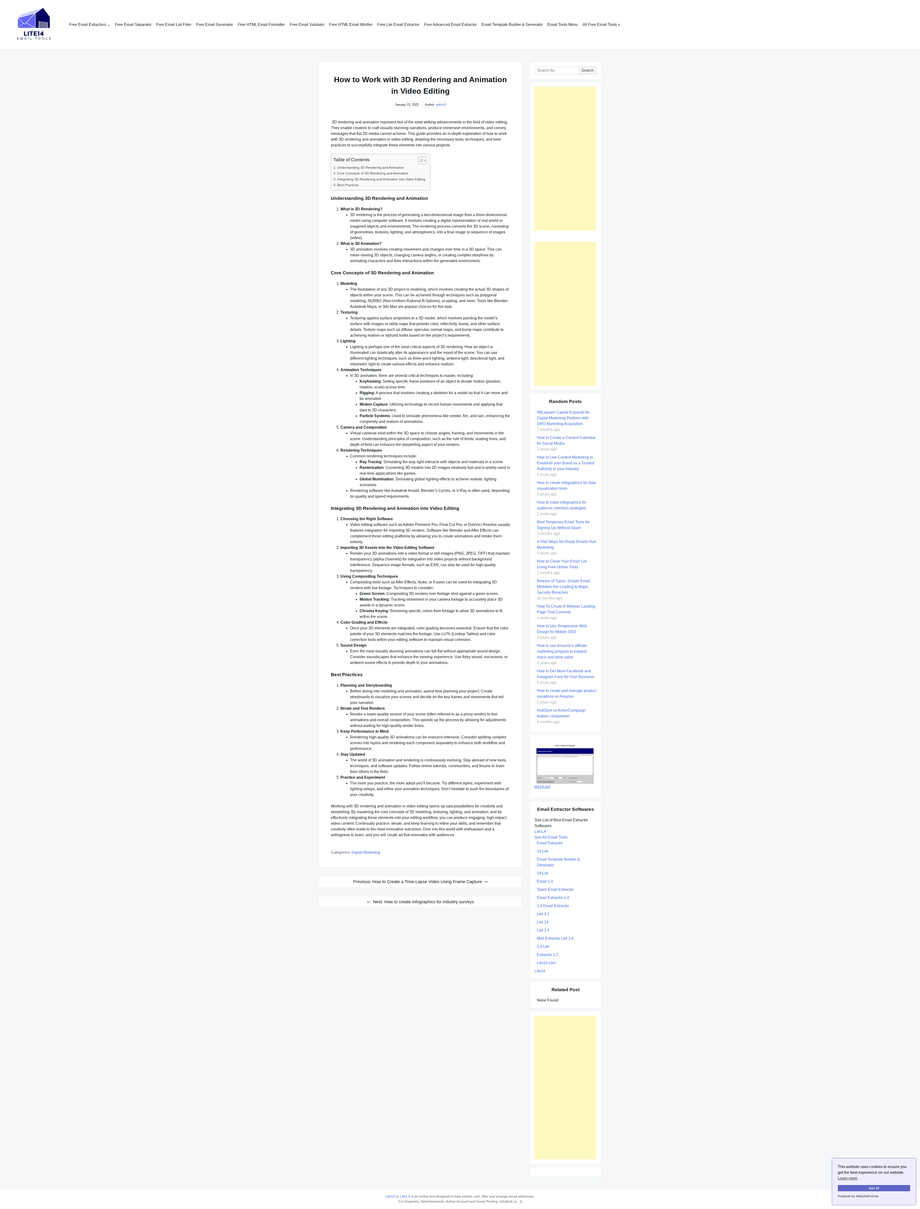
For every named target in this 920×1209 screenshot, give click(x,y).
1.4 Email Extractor (553, 906)
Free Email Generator (214, 25)
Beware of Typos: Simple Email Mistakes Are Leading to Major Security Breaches (563, 586)
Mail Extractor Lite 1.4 (555, 938)
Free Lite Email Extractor (398, 25)
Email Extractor (550, 843)
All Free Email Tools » (601, 25)
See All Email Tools (551, 837)
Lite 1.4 (543, 930)
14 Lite (542, 851)
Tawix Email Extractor (555, 889)
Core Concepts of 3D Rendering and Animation (372, 173)
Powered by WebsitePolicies (858, 1196)
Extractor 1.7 (547, 955)
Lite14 (540, 971)
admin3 (441, 104)
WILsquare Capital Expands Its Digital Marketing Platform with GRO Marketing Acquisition (563, 418)
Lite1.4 (540, 831)
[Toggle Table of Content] (419, 160)
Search (587, 70)
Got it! (874, 1188)
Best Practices (348, 185)
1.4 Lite (543, 946)
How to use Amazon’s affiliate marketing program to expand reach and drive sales (562, 651)
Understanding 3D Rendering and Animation (370, 167)
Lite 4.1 (543, 914)
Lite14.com (546, 963)
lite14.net (542, 787)
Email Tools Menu (562, 25)
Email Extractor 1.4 (553, 898)
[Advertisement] (565, 158)
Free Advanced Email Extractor (450, 25)
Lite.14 (542, 922)
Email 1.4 (545, 881)
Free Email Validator (307, 25)
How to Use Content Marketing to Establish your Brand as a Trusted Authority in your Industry (565, 463)
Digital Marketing (365, 852)
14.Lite (542, 873)
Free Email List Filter (173, 25)
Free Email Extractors (87, 25)
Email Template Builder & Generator (512, 25)
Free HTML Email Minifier (351, 25)
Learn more (847, 1178)
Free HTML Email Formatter (261, 25)
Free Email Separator (133, 25)
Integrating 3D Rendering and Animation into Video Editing (381, 179)
